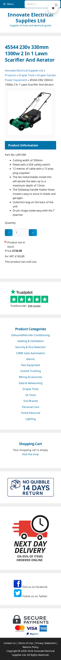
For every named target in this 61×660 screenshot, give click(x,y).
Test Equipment (30, 365)
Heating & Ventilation (30, 341)
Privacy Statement (45, 643)
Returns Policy (31, 647)
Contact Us (10, 643)
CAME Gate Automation (30, 353)
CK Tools (30, 395)
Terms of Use (25, 643)
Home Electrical (30, 413)
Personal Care (30, 407)
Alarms (30, 359)
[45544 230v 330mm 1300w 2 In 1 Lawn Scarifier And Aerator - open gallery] (30, 134)
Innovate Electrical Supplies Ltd (30, 17)
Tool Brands (30, 401)
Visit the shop (30, 454)
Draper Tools (27, 75)
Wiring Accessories (30, 377)
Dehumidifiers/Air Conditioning (30, 335)
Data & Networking (30, 383)
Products (10, 75)
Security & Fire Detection (30, 347)
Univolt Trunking (30, 371)
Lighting (31, 419)
